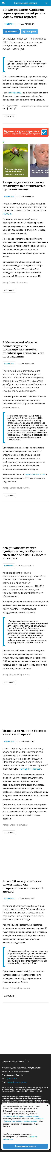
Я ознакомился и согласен (25, 1146)
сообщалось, (15, 93)
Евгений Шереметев (38, 106)
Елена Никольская (18, 282)
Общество (9, 24)
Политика (8, 566)
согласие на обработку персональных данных (21, 1116)
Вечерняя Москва (30, 768)
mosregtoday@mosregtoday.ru (17, 1082)
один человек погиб (35, 474)
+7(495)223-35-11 (11, 1079)
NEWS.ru (7, 213)
